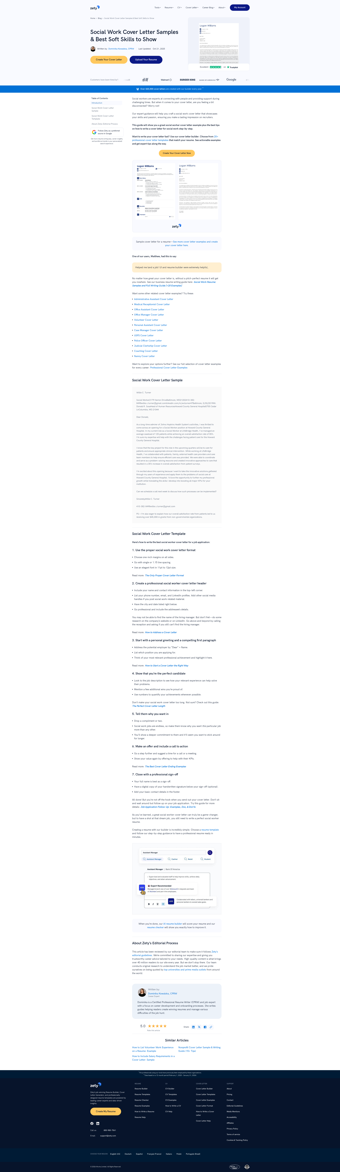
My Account (239, 7)
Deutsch (128, 1154)
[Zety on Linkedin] (97, 1123)
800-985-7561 (110, 1130)
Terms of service (233, 1134)
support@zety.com (108, 1136)
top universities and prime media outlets (185, 969)
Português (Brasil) (193, 1154)
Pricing (229, 1094)
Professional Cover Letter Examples (168, 367)
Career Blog (207, 7)
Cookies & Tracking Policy (237, 1140)
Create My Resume (106, 1111)
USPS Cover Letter (144, 335)
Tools (156, 7)
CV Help (168, 1111)
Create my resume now (177, 880)
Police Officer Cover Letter (148, 340)
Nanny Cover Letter (144, 356)
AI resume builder (172, 923)
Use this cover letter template (176, 196)
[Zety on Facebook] (92, 1123)
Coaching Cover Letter (146, 351)
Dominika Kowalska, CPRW (121, 49)
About (221, 7)
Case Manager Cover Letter (148, 330)
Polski (179, 1154)
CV (178, 7)
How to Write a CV (173, 1106)
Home (92, 18)
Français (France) (154, 1154)
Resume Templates (142, 1094)
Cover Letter (191, 7)
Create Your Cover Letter (109, 59)
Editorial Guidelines (235, 1106)
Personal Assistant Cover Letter (150, 325)
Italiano (169, 1154)
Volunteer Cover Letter (146, 320)
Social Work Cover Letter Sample (103, 109)
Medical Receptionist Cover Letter (152, 304)
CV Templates (171, 1094)
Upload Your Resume (146, 59)
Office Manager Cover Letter (149, 314)
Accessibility (232, 1117)
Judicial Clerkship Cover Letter (150, 345)
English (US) (115, 1154)
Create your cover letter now (177, 153)
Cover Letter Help (203, 1121)
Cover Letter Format (204, 1106)
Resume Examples (142, 1106)
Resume (168, 7)
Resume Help (140, 1117)
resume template (210, 829)
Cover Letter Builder (204, 1089)
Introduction (97, 103)
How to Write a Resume (144, 1111)
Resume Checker (142, 1100)
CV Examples (170, 1100)
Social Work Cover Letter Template (103, 117)
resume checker (155, 927)
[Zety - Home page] (95, 7)
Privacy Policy (232, 1129)
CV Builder (169, 1089)
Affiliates (230, 1123)
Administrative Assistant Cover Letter (153, 299)
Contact (230, 1100)
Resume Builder (141, 1089)
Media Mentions (233, 1111)
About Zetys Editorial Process (105, 124)
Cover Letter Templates (205, 1094)
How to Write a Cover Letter (205, 1113)
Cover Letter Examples (205, 1100)
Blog (100, 18)
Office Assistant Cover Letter (149, 309)
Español (139, 1154)
